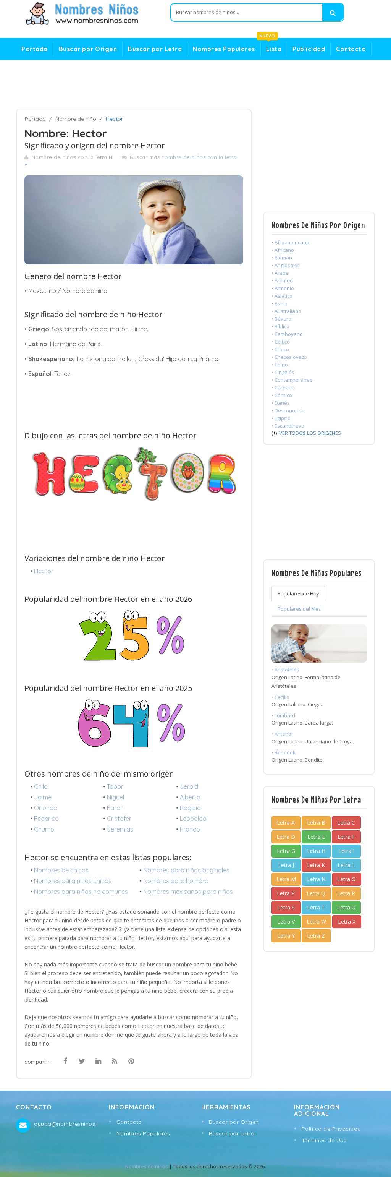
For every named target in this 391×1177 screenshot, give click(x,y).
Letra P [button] (286, 893)
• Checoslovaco (289, 356)
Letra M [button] (286, 879)
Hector (43, 571)
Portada (34, 49)
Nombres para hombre (175, 881)
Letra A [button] (286, 822)
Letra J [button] (286, 865)
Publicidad (308, 49)
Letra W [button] (316, 921)
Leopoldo (193, 818)
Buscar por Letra (155, 49)
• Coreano (283, 387)
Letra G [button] (286, 850)
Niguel (115, 797)
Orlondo (45, 808)
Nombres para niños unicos (72, 881)
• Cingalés (282, 372)
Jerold (189, 786)
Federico (46, 818)
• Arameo (282, 280)
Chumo (44, 829)
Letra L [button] (346, 865)
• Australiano (286, 311)
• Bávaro (281, 318)
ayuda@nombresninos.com (65, 1123)
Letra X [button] (346, 921)
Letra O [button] (346, 879)
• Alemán (281, 257)
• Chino (279, 364)
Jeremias (120, 829)
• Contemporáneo (292, 379)
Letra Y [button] (286, 935)
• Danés (280, 402)
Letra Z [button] (316, 935)
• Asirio (279, 303)
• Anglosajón (286, 265)
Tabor (115, 786)
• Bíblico (280, 326)
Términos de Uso (324, 1140)
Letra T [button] (316, 907)
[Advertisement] (195, 84)
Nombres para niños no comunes (81, 891)
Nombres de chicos (61, 870)
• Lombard (283, 715)
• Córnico (281, 395)
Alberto (190, 797)
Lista (271, 47)
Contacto (351, 49)
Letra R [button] (346, 893)
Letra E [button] (316, 836)
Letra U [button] (346, 907)
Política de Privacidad (331, 1128)
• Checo (280, 349)
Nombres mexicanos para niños (188, 891)
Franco (190, 829)
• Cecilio (280, 697)
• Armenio (282, 288)
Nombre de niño (75, 118)
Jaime (43, 797)
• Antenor (282, 733)
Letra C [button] (346, 822)
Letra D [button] (285, 836)
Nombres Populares (224, 49)
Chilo (41, 786)
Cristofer (119, 818)
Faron (115, 808)
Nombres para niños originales (186, 870)
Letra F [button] (346, 836)
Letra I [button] (346, 850)
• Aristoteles (285, 669)
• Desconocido (288, 410)
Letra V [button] (286, 921)
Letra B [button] (316, 822)
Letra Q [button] (316, 893)
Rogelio (190, 808)
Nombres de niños (146, 1166)
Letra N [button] (316, 879)
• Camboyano (287, 334)
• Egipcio (281, 418)
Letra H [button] (316, 850)
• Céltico (280, 341)
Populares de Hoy (298, 593)
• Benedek (283, 752)
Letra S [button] (286, 907)
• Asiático (281, 295)
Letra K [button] (316, 865)
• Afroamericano (290, 242)
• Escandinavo (287, 425)
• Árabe (280, 272)
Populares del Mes (299, 608)
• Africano (282, 249)
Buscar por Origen (88, 49)
